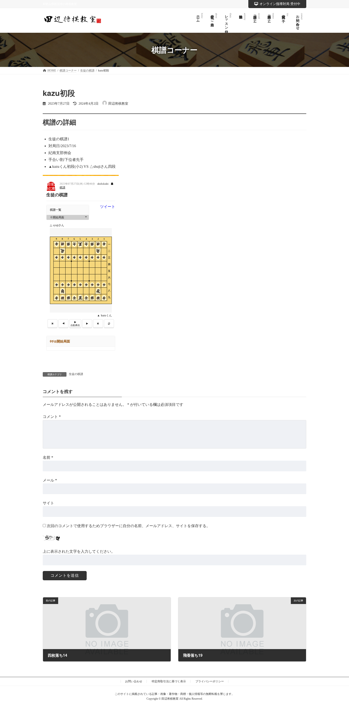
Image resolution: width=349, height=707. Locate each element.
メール (50, 480)
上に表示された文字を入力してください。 (79, 551)
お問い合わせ (133, 681)
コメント (52, 417)
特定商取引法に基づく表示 (169, 681)
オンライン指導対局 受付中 (279, 4)
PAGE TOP (336, 681)
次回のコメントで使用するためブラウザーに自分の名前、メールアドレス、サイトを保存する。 (128, 526)
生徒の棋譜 (76, 374)
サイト (48, 503)
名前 (48, 457)
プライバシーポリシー (209, 681)
